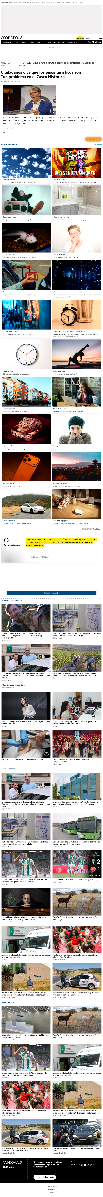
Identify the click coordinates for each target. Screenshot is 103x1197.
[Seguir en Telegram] (79, 1165)
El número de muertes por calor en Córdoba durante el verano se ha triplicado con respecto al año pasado (75, 803)
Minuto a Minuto (6, 64)
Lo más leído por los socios (12, 600)
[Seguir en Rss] (93, 1165)
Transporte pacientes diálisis (19, 2)
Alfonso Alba (56, 678)
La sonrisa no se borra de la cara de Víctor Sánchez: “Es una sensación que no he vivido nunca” (24, 880)
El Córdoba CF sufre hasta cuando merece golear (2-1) (75, 879)
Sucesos (29, 2)
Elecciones (4, 132)
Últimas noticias (8, 1002)
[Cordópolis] (14, 1162)
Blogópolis (31, 42)
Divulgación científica (59, 2)
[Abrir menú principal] (100, 38)
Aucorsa (48, 2)
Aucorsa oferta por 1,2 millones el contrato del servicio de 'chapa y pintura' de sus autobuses (76, 843)
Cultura (15, 42)
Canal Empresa (72, 42)
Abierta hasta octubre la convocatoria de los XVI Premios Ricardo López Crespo (25, 1036)
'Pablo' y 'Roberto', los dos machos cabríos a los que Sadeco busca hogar (77, 918)
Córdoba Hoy (7, 42)
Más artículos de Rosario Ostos (13, 685)
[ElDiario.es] (94, 42)
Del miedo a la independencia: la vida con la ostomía (23, 759)
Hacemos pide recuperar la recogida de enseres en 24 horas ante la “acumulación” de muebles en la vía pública (25, 993)
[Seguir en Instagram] (82, 1165)
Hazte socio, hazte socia (40, 557)
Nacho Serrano (57, 882)
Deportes (23, 42)
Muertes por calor (36, 2)
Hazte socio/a (80, 38)
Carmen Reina (6, 640)
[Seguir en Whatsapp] (91, 1165)
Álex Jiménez (5, 884)
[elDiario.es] (14, 1167)
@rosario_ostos (8, 687)
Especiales (61, 42)
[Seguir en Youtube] (85, 1165)
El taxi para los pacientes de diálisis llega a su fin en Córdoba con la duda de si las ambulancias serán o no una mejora (26, 675)
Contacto (51, 1192)
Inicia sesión (89, 38)
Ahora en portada (8, 769)
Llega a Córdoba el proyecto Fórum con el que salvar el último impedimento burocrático (75, 722)
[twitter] (4, 129)
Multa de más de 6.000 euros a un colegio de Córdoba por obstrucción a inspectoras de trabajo (77, 634)
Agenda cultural (68, 2)
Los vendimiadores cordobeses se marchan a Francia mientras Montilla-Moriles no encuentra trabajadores (74, 674)
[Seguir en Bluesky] (72, 1165)
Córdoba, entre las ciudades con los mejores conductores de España (76, 1149)
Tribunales (43, 2)
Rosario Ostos (6, 726)
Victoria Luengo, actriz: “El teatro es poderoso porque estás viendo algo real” (26, 722)
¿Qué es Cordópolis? (51, 1186)
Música (52, 2)
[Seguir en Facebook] (76, 1165)
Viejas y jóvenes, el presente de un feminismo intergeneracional (71, 760)
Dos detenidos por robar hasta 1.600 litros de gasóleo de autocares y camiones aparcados (76, 993)
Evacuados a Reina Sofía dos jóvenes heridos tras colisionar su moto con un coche (26, 956)
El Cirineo (48, 42)
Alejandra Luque (57, 638)
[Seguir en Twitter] (74, 1165)
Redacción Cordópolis (17, 922)
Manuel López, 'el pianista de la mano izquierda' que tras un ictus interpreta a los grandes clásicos (25, 918)
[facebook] (8, 129)
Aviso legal (51, 1189)
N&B (54, 42)
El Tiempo (40, 42)
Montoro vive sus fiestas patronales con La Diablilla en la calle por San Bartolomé (76, 956)
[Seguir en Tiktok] (88, 1165)
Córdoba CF (76, 2)
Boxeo (81, 2)
